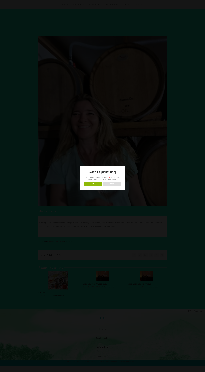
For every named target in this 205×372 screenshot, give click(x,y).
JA (93, 184)
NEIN (112, 184)
